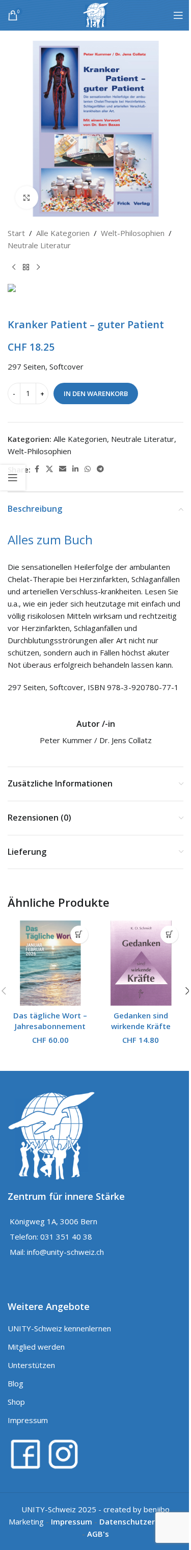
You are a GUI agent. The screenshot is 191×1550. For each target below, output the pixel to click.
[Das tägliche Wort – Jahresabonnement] (50, 963)
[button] (79, 934)
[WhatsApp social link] (87, 469)
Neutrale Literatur (39, 245)
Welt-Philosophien (133, 233)
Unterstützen (31, 1365)
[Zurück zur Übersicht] (26, 267)
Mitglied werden (36, 1347)
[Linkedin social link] (75, 469)
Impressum (28, 1420)
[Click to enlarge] (26, 197)
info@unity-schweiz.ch (65, 1252)
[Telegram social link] (100, 469)
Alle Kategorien (63, 233)
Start (16, 233)
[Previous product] (14, 267)
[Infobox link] (95, 733)
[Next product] (38, 267)
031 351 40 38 (66, 1236)
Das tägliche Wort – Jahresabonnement (50, 1020)
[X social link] (49, 469)
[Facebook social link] (37, 469)
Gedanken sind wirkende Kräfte (141, 1020)
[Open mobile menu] (178, 15)
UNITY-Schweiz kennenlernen (59, 1328)
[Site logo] (95, 14)
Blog (15, 1383)
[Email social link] (62, 469)
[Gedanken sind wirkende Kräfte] (141, 963)
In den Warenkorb (96, 393)
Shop (16, 1402)
